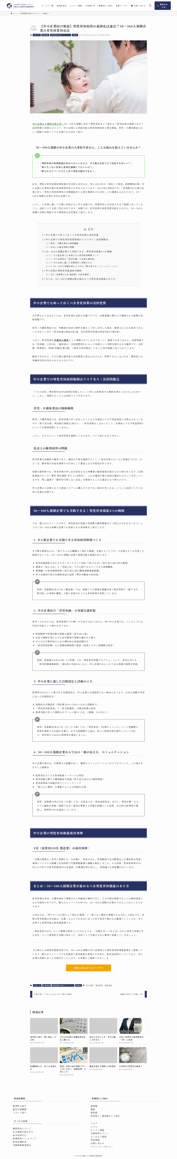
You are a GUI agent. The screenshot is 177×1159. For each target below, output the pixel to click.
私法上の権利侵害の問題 (62, 247)
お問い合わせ (97, 1143)
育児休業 (99, 985)
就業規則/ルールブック (25, 1138)
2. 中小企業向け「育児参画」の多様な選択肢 (72, 258)
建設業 (94, 1112)
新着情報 (45, 35)
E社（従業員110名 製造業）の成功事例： (71, 274)
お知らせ (36, 35)
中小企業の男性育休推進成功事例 (64, 270)
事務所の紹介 (20, 1106)
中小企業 (89, 985)
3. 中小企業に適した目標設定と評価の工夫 (71, 262)
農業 (93, 1109)
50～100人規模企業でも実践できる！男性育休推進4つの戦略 (79, 251)
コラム (94, 1126)
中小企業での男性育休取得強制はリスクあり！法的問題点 (77, 239)
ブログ (94, 1123)
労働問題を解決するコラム (60, 35)
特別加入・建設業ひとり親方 (105, 1115)
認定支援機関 (20, 1109)
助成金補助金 (20, 1141)
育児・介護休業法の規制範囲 (65, 243)
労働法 (74, 35)
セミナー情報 (97, 1130)
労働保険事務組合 (22, 1145)
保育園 (94, 1106)
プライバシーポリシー (102, 1146)
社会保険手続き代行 (23, 1131)
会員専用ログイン (100, 1133)
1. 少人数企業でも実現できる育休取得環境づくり (74, 255)
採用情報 (95, 1139)
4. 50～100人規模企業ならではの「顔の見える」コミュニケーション (84, 266)
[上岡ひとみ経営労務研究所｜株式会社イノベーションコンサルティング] (20, 5)
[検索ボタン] (150, 5)
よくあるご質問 (99, 1136)
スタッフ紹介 (20, 1112)
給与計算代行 (20, 1135)
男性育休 (108, 985)
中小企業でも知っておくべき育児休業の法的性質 (72, 234)
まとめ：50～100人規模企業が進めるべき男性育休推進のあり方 (80, 278)
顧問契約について (22, 1128)
